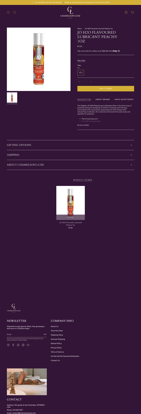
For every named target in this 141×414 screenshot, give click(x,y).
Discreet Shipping (58, 339)
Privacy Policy (56, 348)
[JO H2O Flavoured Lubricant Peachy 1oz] (70, 203)
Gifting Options (19, 145)
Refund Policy (56, 343)
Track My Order (57, 331)
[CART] (132, 12)
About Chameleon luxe (25, 165)
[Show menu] (8, 12)
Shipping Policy (57, 335)
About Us (54, 326)
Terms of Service (18, 340)
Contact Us (55, 360)
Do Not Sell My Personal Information (65, 356)
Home (79, 29)
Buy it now (106, 89)
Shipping (13, 155)
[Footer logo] (14, 308)
